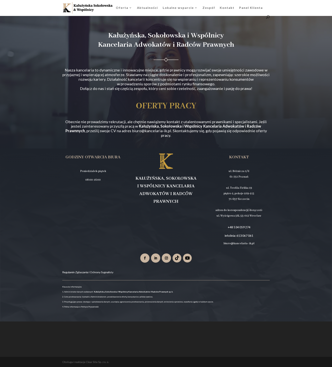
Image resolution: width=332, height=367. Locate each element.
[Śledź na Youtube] (187, 258)
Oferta (122, 7)
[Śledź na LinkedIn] (155, 258)
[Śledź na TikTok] (177, 258)
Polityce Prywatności (90, 307)
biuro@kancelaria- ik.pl (239, 243)
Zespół (209, 7)
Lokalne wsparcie (178, 7)
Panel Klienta (251, 7)
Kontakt (227, 7)
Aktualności (147, 7)
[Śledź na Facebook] (144, 258)
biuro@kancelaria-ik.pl (151, 130)
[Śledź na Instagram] (166, 258)
